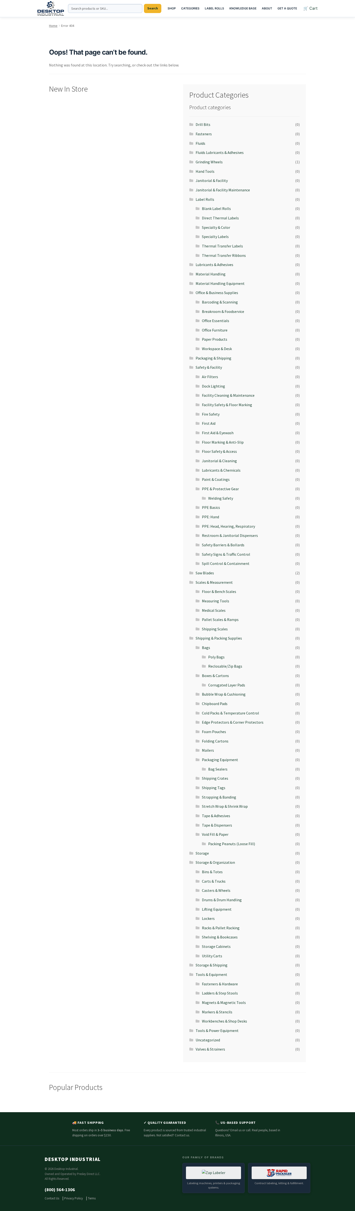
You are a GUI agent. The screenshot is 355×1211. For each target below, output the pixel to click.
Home (53, 25)
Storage (202, 853)
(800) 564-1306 (60, 1189)
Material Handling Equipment (220, 283)
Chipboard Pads (214, 703)
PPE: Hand (210, 516)
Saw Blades (205, 572)
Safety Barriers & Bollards (223, 544)
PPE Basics (211, 507)
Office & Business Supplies (217, 292)
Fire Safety (211, 414)
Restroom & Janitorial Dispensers (230, 535)
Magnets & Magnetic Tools (224, 1002)
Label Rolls (214, 8)
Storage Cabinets (216, 946)
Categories (190, 8)
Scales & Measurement (214, 582)
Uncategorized (208, 1040)
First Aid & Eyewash (218, 432)
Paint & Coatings (216, 479)
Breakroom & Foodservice (223, 311)
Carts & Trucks (214, 881)
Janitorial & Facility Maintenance (223, 189)
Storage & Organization (215, 862)
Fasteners (204, 133)
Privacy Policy (73, 1198)
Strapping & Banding (219, 797)
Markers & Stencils (217, 1011)
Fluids (200, 143)
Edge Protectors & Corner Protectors (232, 722)
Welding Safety (220, 498)
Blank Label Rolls (216, 208)
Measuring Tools (215, 600)
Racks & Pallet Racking (221, 927)
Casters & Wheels (216, 890)
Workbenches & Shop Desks (224, 1021)
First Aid (208, 423)
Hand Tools (205, 171)
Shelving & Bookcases (220, 937)
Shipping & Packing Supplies (219, 638)
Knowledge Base (242, 8)
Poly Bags (216, 657)
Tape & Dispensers (217, 825)
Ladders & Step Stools (220, 993)
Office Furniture (214, 330)
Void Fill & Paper (215, 834)
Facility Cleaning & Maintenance (228, 395)
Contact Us (52, 1198)
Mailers (208, 750)
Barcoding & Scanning (220, 302)
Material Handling (211, 274)
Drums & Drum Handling (222, 899)
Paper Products (214, 339)
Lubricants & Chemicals (221, 470)
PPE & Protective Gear (220, 488)
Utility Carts (212, 955)
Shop (172, 8)
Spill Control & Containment (225, 563)
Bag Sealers (217, 769)
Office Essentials (215, 320)
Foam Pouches (214, 731)
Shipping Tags (213, 787)
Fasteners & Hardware (220, 983)
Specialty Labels (215, 236)
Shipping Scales (215, 629)
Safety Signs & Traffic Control (226, 554)
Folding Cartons (215, 741)
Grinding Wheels (209, 161)
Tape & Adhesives (216, 815)
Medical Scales (214, 610)
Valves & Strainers (210, 1049)
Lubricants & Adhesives (214, 264)
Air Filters (210, 376)
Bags (206, 647)
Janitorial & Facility (212, 180)
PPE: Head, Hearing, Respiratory (228, 526)
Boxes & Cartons (215, 675)
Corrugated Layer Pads (226, 685)
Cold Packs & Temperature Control (230, 713)
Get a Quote (287, 8)
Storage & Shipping (211, 965)
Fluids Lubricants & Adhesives (220, 152)
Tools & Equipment (211, 974)
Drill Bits (203, 124)
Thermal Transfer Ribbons (224, 255)
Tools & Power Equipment (217, 1030)
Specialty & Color (216, 227)
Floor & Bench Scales (219, 591)
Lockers (208, 918)
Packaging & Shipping (213, 358)
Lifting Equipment (217, 909)
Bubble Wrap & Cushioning (224, 694)
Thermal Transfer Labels (222, 246)
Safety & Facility (209, 367)
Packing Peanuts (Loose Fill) (231, 843)
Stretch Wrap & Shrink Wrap (225, 806)
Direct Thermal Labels (220, 218)
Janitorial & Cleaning (219, 460)
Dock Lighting (213, 386)
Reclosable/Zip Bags (225, 666)
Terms (92, 1198)
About (267, 8)
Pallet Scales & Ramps (220, 619)
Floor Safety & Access (219, 451)
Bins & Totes (212, 871)
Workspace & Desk (217, 348)
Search (152, 8)
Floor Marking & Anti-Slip (223, 442)
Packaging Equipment (220, 759)
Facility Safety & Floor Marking (227, 404)
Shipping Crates (215, 778)
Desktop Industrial (73, 1159)
